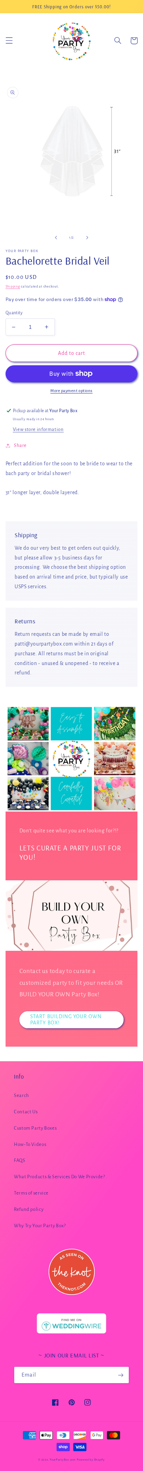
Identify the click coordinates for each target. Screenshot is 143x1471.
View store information (38, 429)
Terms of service (31, 1193)
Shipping (13, 286)
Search (21, 1095)
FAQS (19, 1160)
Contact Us (25, 1111)
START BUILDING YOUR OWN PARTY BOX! (66, 1020)
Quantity (14, 312)
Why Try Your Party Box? (40, 1225)
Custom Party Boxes (35, 1128)
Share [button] (20, 445)
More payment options (71, 391)
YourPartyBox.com (63, 1459)
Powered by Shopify (91, 1459)
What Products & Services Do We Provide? (59, 1176)
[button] (9, 41)
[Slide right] (87, 238)
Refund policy (28, 1209)
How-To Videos (30, 1144)
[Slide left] (56, 238)
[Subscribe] (121, 1374)
